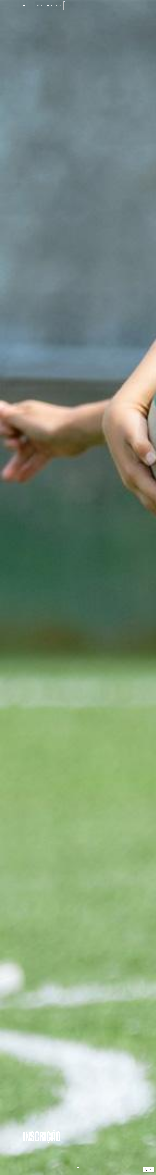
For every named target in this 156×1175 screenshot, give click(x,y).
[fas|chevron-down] (78, 1167)
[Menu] (24, 5)
